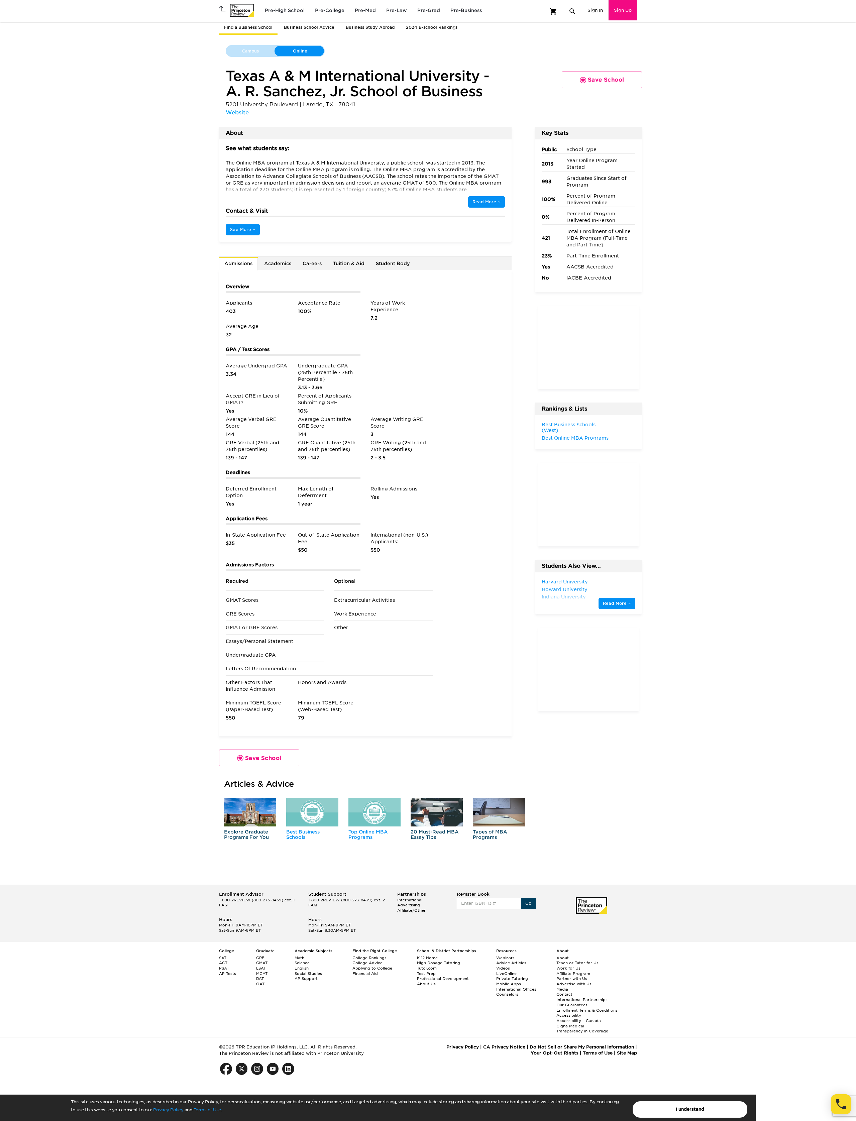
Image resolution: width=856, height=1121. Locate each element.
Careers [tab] (312, 263)
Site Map (627, 1052)
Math (299, 958)
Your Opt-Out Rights (554, 1052)
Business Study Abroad (370, 27)
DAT (260, 978)
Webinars (505, 958)
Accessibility (568, 1015)
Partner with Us (571, 978)
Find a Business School (248, 27)
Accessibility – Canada (578, 1020)
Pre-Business (466, 10)
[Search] (572, 11)
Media (562, 989)
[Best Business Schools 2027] (312, 812)
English (302, 968)
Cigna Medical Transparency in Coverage (582, 1029)
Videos (503, 968)
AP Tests (227, 973)
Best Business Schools (303, 834)
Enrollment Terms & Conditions (587, 1010)
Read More (485, 201)
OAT (260, 984)
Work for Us (568, 968)
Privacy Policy (168, 1109)
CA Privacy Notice (504, 1046)
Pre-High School (285, 10)
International (409, 900)
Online (300, 50)
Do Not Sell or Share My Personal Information (582, 1046)
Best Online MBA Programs (575, 438)
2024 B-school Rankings (431, 27)
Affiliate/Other (411, 910)
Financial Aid (365, 973)
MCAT (262, 973)
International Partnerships (582, 999)
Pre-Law (396, 10)
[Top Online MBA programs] (374, 812)
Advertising (408, 905)
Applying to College (372, 968)
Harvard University (565, 581)
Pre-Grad (428, 10)
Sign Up (623, 10)
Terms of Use (207, 1109)
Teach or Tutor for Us (577, 963)
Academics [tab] (277, 263)
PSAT (224, 968)
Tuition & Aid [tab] (348, 263)
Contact (564, 994)
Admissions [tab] (238, 263)
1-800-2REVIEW (257, 900)
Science (302, 963)
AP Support (306, 978)
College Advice (367, 963)
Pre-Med (365, 10)
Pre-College (329, 10)
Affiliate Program (573, 973)
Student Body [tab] (393, 263)
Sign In (595, 10)
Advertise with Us (574, 984)
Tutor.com (427, 968)
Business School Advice (309, 27)
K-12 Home (427, 958)
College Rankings (369, 958)
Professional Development (443, 978)
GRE (260, 958)
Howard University (564, 589)
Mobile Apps (508, 984)
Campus (250, 50)
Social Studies (308, 973)
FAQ (223, 905)
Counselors (507, 994)
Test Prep (426, 973)
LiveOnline (506, 973)
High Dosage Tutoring (438, 963)
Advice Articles (511, 963)
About (562, 958)
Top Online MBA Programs (368, 834)
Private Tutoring (512, 978)
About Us (426, 984)
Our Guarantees (571, 1005)
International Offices (516, 989)
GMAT (262, 963)
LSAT (261, 968)
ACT (223, 963)
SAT (222, 958)
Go (528, 903)
